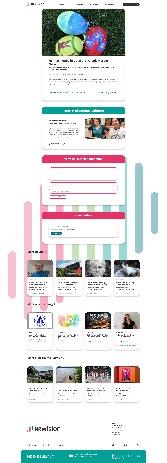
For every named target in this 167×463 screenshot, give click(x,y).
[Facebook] (113, 445)
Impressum (60, 445)
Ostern (69, 79)
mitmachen (94, 5)
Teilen (102, 92)
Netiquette (46, 445)
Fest (84, 92)
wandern (79, 79)
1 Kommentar (81, 74)
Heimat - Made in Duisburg (55, 81)
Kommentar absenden (58, 197)
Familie (76, 92)
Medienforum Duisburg (60, 74)
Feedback (113, 92)
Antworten (56, 233)
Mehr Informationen (56, 143)
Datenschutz (31, 445)
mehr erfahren (110, 5)
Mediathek (62, 5)
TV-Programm (78, 5)
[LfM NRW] (83, 456)
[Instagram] (125, 445)
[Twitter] (138, 445)
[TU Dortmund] (126, 456)
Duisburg (69, 74)
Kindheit (80, 92)
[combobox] (131, 4)
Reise (63, 92)
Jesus (66, 92)
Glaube (54, 92)
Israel (82, 81)
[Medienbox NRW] (41, 456)
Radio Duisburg (54, 132)
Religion (59, 92)
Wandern (71, 92)
